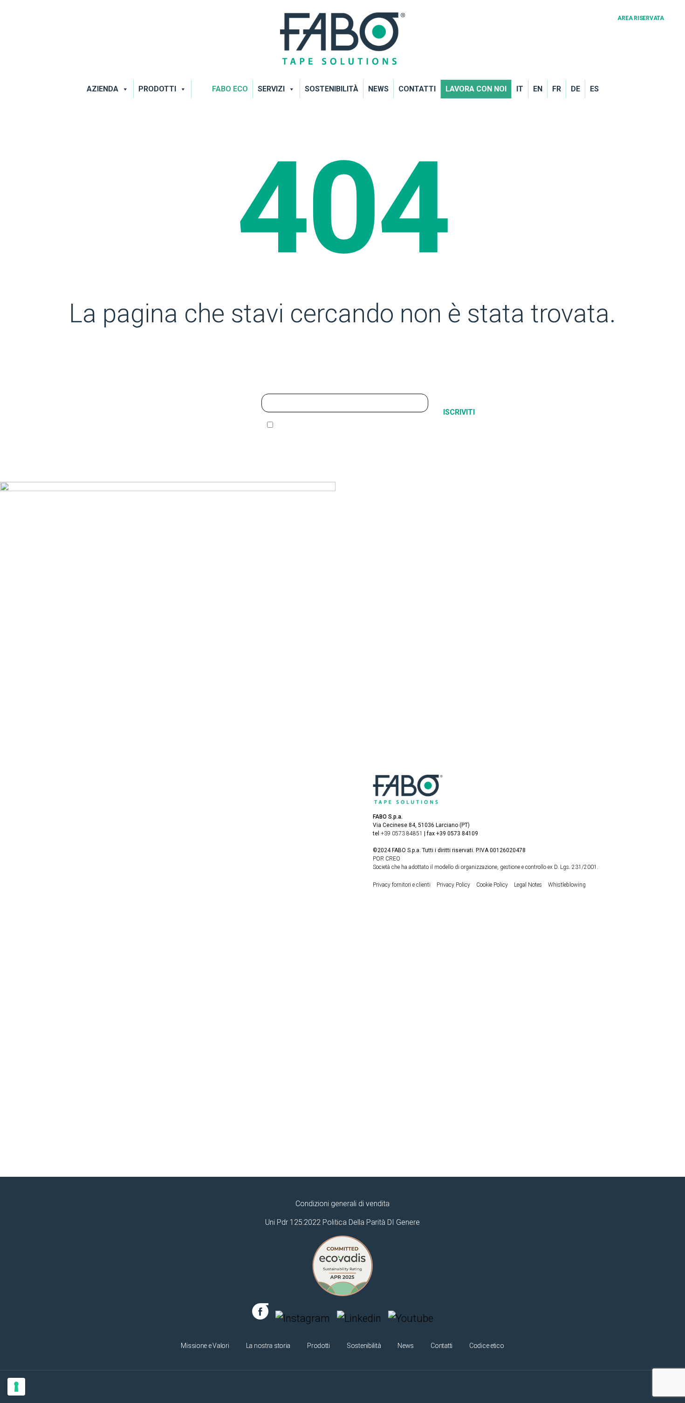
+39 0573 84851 (402, 833)
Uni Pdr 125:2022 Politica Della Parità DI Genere (342, 1222)
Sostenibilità (331, 88)
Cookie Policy (492, 885)
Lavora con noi (476, 88)
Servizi (271, 88)
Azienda (102, 88)
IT (519, 88)
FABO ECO (230, 88)
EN (537, 88)
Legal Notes (528, 885)
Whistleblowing (567, 885)
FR (556, 88)
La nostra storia (268, 1345)
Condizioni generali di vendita (342, 1203)
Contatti (417, 88)
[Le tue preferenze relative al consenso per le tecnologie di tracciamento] (16, 1387)
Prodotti (157, 88)
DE (575, 88)
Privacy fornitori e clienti (402, 885)
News (378, 88)
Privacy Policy (454, 885)
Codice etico (486, 1345)
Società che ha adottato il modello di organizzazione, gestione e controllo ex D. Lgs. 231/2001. (485, 867)
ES (594, 88)
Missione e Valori (205, 1345)
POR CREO (386, 858)
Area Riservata (640, 18)
